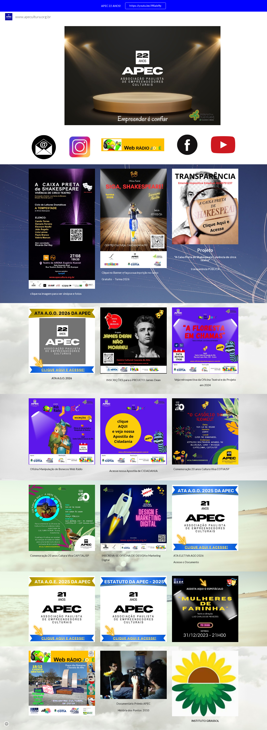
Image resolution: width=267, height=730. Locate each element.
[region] (133, 6)
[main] (62, 294)
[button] (6, 723)
